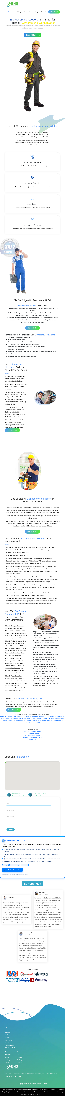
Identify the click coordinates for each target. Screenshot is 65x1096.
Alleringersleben (59, 716)
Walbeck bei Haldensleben (32, 722)
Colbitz (2, 716)
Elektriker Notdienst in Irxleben (32, 731)
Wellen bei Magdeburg (23, 718)
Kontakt (43, 12)
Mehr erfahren (42, 1094)
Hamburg (7, 1060)
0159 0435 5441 (54, 12)
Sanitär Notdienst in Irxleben (33, 733)
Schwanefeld (13, 718)
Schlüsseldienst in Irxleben (32, 735)
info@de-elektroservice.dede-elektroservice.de (39, 795)
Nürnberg (19, 1060)
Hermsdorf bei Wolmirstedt (31, 716)
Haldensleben (5, 718)
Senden (10, 829)
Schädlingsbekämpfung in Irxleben (32, 737)
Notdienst (27, 12)
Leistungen (19, 12)
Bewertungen (35, 12)
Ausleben (43, 718)
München (19, 1057)
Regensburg (8, 1054)
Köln (18, 1054)
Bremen (7, 1057)
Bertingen (20, 716)
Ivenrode (4, 720)
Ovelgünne (21, 720)
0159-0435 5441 (33, 35)
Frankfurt (19, 1062)
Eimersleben (8, 716)
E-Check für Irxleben (32, 739)
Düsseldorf (19, 1051)
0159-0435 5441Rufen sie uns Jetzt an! (18, 795)
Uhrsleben (28, 720)
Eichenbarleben (35, 718)
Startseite (11, 12)
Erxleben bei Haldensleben (46, 716)
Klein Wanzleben (36, 720)
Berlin (6, 1051)
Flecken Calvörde (13, 720)
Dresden (7, 1062)
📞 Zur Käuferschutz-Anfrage (12, 870)
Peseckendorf (55, 718)
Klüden (15, 716)
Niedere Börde (46, 720)
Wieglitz (61, 718)
